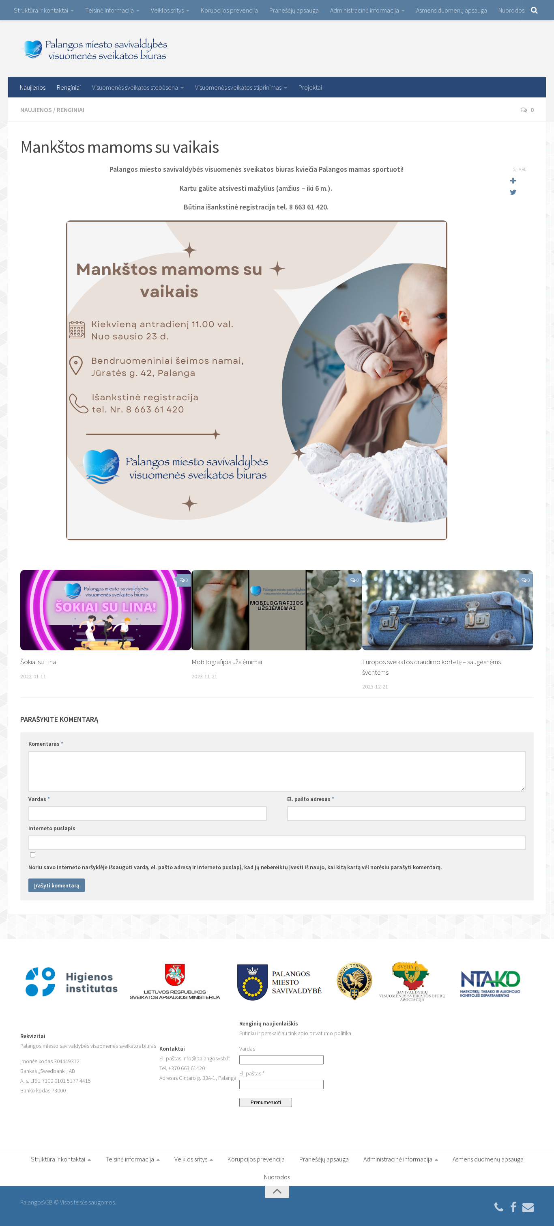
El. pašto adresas (310, 799)
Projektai (310, 87)
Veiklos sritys (167, 10)
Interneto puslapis (51, 828)
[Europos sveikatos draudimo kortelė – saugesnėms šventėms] (447, 610)
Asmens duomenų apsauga (451, 10)
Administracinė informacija (364, 10)
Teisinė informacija (109, 10)
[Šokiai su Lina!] (105, 610)
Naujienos (32, 87)
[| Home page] (94, 49)
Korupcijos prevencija (229, 10)
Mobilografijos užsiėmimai (226, 661)
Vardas (39, 799)
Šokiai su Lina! (39, 661)
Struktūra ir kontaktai (41, 10)
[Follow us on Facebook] (513, 1207)
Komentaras (45, 743)
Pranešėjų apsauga (294, 10)
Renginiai (69, 87)
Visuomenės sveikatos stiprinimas (238, 87)
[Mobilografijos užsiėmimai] (276, 610)
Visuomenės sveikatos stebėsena (135, 87)
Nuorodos (511, 10)
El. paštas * (251, 1073)
